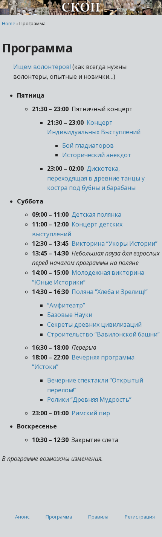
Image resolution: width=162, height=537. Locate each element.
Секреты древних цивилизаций (94, 324)
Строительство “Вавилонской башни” (103, 334)
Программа (59, 516)
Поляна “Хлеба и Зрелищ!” (110, 292)
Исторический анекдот (96, 155)
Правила (98, 516)
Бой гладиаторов (88, 145)
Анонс (22, 516)
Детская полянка (96, 214)
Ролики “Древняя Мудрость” (89, 399)
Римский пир (91, 413)
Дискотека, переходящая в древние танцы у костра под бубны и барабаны (96, 178)
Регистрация (140, 516)
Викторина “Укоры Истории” (114, 243)
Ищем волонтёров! (42, 67)
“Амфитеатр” (66, 305)
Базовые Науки (69, 315)
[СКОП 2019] (81, 12)
